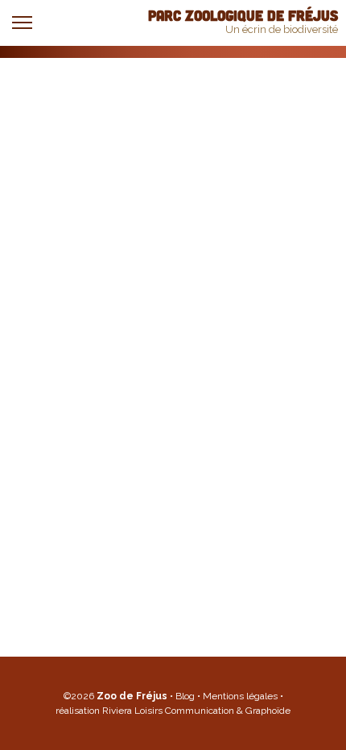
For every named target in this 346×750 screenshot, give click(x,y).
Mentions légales (241, 696)
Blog (186, 696)
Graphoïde (267, 710)
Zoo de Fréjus (132, 696)
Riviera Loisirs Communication (168, 710)
